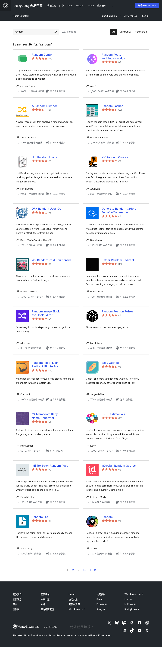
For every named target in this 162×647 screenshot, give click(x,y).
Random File (40, 517)
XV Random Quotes (115, 157)
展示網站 (45, 594)
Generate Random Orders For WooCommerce (119, 210)
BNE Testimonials (113, 414)
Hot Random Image (44, 157)
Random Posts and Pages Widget (114, 56)
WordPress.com (134, 594)
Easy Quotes (110, 362)
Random (107, 517)
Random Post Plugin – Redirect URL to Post (46, 364)
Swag (101, 609)
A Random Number (44, 106)
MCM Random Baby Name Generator (45, 415)
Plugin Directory (21, 16)
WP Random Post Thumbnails (51, 260)
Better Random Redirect (118, 260)
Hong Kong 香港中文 (52, 627)
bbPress (130, 604)
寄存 (15, 604)
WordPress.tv (77, 609)
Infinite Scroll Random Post (50, 465)
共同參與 (101, 594)
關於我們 (17, 594)
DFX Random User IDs (46, 208)
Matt (128, 599)
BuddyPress (132, 609)
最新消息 (17, 599)
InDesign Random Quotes (119, 465)
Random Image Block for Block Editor (46, 313)
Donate (102, 604)
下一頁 (93, 570)
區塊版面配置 (47, 609)
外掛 (43, 604)
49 (84, 569)
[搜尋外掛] (55, 32)
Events (100, 599)
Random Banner (112, 106)
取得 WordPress (147, 5)
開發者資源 (74, 604)
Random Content (43, 54)
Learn (72, 594)
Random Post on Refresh (118, 311)
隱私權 (16, 609)
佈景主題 (45, 599)
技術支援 (73, 599)
